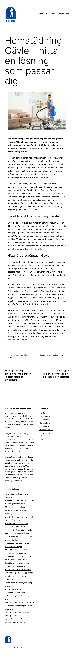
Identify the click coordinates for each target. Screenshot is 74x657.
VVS (41, 439)
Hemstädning (44, 423)
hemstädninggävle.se (17, 340)
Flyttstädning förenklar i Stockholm (19, 602)
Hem (41, 14)
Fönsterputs (44, 420)
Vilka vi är (50, 14)
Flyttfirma (43, 413)
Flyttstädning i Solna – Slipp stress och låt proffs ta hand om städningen (19, 576)
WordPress (17, 648)
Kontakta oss (63, 14)
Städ (41, 436)
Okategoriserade (60, 355)
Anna (11, 358)
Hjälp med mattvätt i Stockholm (18, 570)
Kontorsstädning (46, 426)
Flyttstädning (44, 416)
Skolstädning (44, 433)
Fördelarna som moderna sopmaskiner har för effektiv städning (16, 510)
